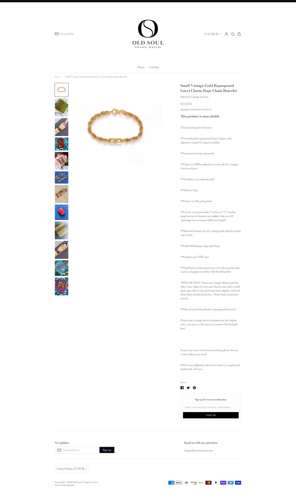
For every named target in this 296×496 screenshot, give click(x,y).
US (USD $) (211, 34)
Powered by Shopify (64, 485)
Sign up (107, 450)
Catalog (154, 67)
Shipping (185, 109)
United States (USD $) (70, 469)
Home (141, 67)
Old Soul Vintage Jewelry (195, 97)
